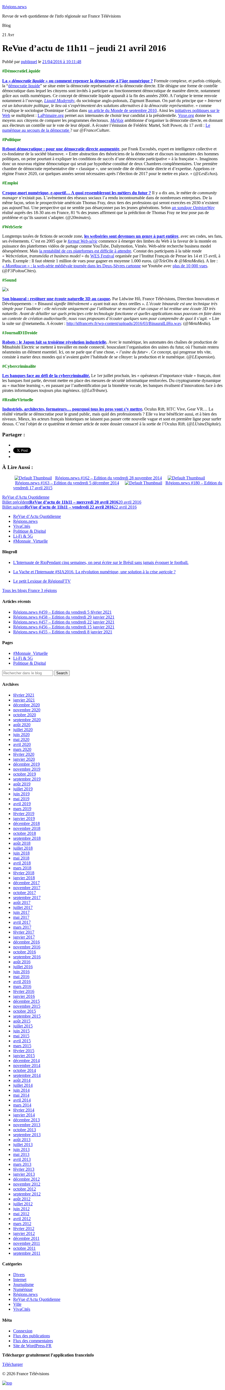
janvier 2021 (24, 700)
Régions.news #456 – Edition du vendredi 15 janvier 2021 (63, 627)
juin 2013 (21, 1149)
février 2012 (23, 1228)
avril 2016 (22, 981)
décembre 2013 (26, 1119)
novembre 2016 (26, 947)
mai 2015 (21, 1036)
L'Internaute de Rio (101, 562)
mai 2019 (21, 798)
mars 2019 (22, 808)
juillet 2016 (23, 966)
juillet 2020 (23, 729)
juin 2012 (21, 1208)
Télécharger (12, 1364)
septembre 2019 (27, 779)
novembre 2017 (26, 887)
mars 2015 (22, 1045)
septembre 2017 (27, 897)
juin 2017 (21, 912)
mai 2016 (21, 976)
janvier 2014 (24, 1115)
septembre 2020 (27, 719)
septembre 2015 (27, 1016)
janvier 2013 (24, 1174)
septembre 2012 (27, 1194)
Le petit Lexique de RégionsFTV (42, 581)
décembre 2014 (26, 1060)
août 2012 (21, 1199)
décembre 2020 (26, 705)
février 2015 (23, 1050)
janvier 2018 (24, 877)
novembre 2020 (26, 709)
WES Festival (102, 256)
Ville (17, 1304)
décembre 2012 (26, 1179)
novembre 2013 (26, 1124)
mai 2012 (21, 1213)
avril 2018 (22, 863)
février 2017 (23, 932)
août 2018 (21, 843)
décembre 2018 (26, 823)
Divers (19, 1274)
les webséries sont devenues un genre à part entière (131, 236)
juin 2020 (21, 734)
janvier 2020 (24, 759)
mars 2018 (22, 868)
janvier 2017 (24, 937)
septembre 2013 (27, 1134)
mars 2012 (22, 1223)
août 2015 (21, 1021)
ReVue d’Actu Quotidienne (37, 516)
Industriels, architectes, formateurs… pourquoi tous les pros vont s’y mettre (72, 409)
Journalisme (23, 1284)
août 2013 (21, 1139)
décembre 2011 (26, 1238)
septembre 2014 (27, 1075)
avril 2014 (22, 1100)
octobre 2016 (24, 952)
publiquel (29, 61)
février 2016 (23, 991)
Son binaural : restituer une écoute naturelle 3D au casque (56, 298)
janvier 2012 (24, 1233)
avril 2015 (22, 1040)
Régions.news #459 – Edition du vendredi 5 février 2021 (62, 612)
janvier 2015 (24, 1055)
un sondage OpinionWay (193, 207)
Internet (19, 1279)
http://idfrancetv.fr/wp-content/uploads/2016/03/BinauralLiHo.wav (123, 323)
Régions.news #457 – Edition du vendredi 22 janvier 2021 (63, 622)
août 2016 (21, 961)
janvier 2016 (24, 996)
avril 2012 (22, 1218)
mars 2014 (22, 1105)
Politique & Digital (29, 531)
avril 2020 (22, 744)
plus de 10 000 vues (190, 265)
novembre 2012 (26, 1184)
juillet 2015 (23, 1026)
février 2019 (23, 813)
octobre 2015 (24, 1011)
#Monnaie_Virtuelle (30, 541)
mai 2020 (21, 739)
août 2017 (21, 902)
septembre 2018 (27, 838)
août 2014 (21, 1080)
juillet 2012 (23, 1203)
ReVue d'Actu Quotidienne (25, 497)
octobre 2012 (24, 1189)
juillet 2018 (23, 848)
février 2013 (23, 1169)
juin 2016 (21, 971)
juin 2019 (21, 793)
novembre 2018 (26, 828)
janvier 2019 (24, 818)
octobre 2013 (24, 1129)
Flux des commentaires (33, 1340)
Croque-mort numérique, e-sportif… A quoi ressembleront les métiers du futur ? (76, 192)
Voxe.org (186, 115)
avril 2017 (22, 922)
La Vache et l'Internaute (94, 571)
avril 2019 (22, 803)
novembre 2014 (26, 1065)
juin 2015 (21, 1031)
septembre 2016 (27, 956)
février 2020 (23, 754)
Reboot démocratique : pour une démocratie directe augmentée (60, 149)
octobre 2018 (24, 833)
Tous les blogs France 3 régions (29, 590)
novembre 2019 (26, 769)
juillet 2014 (23, 1085)
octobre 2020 (24, 714)
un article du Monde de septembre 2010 (122, 110)
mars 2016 (22, 986)
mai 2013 (21, 1154)
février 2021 (23, 695)
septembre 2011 (26, 1253)
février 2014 (23, 1110)
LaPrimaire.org (51, 115)
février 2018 (23, 872)
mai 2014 (21, 1095)
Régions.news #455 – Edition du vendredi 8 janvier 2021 (62, 632)
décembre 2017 (26, 882)
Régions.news (14, 6)
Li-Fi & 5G (23, 536)
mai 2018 (21, 858)
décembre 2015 (26, 1001)
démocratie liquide (24, 85)
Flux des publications (31, 1335)
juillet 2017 (23, 907)
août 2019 (21, 784)
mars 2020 (22, 749)
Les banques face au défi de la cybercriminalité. (46, 375)
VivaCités (21, 526)
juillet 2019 (23, 789)
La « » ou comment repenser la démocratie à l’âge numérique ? (77, 80)
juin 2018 (21, 853)
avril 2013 (22, 1159)
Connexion (22, 1331)
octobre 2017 (24, 892)
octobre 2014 (24, 1070)
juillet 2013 (23, 1144)
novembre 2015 (26, 1006)
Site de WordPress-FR (32, 1345)
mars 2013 (22, 1164)
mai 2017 (21, 917)
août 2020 (21, 724)
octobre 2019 (24, 774)
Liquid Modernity (59, 100)
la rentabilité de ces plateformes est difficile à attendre (85, 251)
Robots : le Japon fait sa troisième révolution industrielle (54, 342)
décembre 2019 (26, 764)
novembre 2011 (26, 1243)
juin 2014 (21, 1090)
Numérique (23, 1289)
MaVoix (116, 120)
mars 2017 (22, 927)
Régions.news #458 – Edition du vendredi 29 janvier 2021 (63, 617)
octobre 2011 (24, 1248)
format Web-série (82, 241)
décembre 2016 (26, 942)
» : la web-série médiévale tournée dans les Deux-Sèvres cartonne (71, 265)
